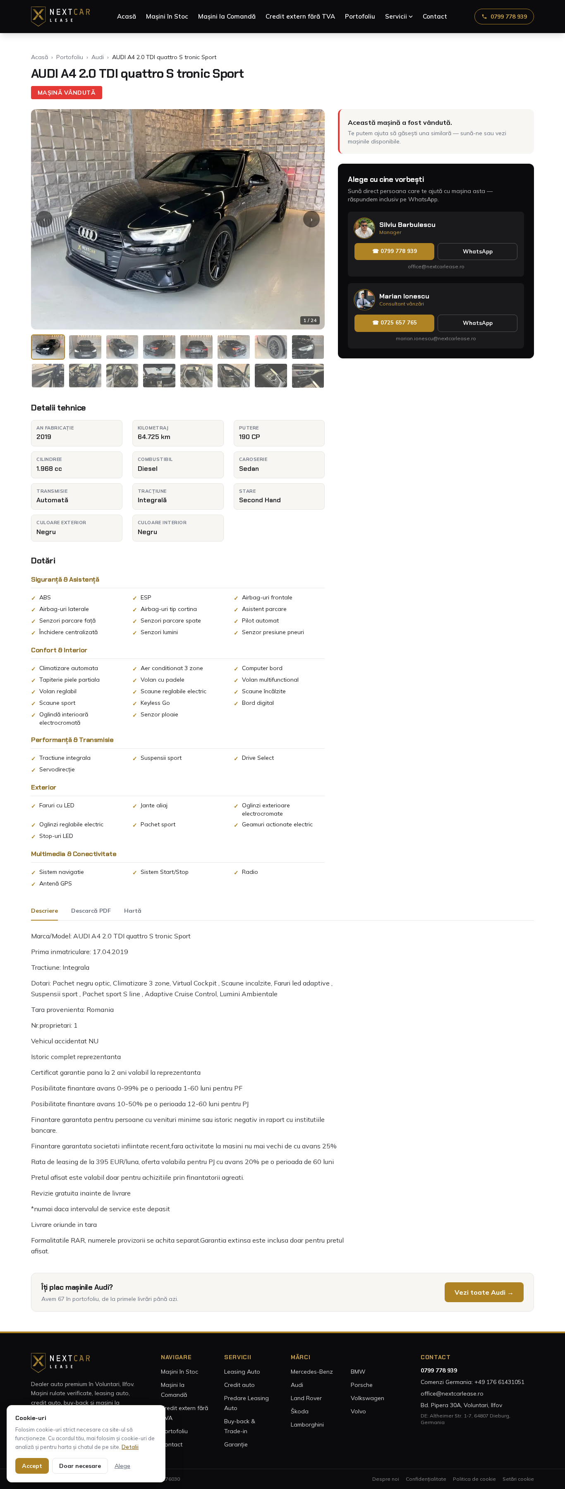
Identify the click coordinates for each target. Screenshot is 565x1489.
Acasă (126, 16)
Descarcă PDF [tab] (91, 910)
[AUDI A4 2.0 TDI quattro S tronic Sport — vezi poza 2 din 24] (85, 347)
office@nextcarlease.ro (436, 267)
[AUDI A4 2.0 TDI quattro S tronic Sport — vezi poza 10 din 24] (85, 375)
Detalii (130, 1447)
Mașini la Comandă (227, 16)
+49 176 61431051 (499, 1382)
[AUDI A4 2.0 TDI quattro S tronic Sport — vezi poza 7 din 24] (271, 347)
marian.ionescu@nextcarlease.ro (436, 338)
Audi (97, 57)
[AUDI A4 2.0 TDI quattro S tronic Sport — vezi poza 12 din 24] (159, 375)
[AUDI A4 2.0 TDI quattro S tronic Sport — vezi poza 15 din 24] (271, 375)
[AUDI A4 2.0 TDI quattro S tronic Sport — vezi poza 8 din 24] (308, 347)
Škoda (300, 1411)
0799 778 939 (509, 16)
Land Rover (306, 1398)
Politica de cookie (474, 1479)
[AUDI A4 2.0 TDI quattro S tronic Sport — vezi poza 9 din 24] (48, 375)
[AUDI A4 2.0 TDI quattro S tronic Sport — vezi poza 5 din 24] (196, 347)
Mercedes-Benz (312, 1371)
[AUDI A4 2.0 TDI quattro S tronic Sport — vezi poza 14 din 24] (234, 375)
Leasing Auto (242, 1371)
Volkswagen (367, 1398)
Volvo (358, 1411)
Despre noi (385, 1479)
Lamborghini (307, 1424)
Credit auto (239, 1385)
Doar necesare (80, 1466)
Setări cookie (518, 1479)
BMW (358, 1371)
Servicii (396, 16)
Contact (435, 16)
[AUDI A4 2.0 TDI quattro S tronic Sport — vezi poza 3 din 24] (122, 347)
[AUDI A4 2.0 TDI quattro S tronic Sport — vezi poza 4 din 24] (159, 347)
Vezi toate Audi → (484, 1292)
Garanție (236, 1444)
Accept (32, 1466)
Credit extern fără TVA (300, 16)
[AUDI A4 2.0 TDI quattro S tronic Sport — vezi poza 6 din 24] (234, 347)
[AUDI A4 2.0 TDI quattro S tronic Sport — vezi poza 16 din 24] (308, 375)
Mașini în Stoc (167, 16)
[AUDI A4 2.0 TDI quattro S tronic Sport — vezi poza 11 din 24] (122, 375)
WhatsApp (478, 251)
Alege (122, 1466)
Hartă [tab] (132, 910)
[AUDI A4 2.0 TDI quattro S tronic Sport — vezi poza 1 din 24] (48, 347)
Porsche (362, 1385)
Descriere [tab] (44, 910)
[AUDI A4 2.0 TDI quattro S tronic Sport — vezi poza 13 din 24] (196, 375)
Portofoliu (360, 16)
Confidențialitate (426, 1479)
